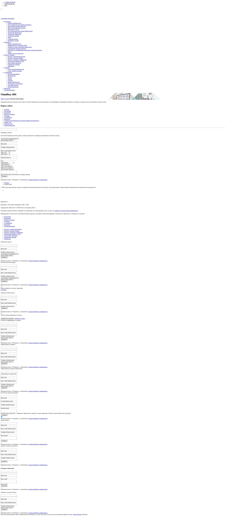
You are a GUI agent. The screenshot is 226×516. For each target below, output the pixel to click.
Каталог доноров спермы (15, 58)
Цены (9, 37)
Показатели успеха (13, 29)
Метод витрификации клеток (16, 28)
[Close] (1, 286)
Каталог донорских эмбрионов (17, 60)
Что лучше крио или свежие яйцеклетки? (20, 31)
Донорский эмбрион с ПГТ (16, 61)
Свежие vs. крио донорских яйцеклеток (20, 47)
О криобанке (8, 72)
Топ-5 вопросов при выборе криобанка (19, 24)
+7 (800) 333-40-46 (9, 2)
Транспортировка (9, 90)
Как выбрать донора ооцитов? (17, 26)
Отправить (4, 176)
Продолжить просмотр (7, 318)
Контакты (7, 88)
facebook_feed (8, 124)
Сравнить (4, 290)
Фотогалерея (11, 75)
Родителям (7, 21)
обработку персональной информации (66, 210)
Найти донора (5, 99)
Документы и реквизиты (15, 83)
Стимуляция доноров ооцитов (17, 48)
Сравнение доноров (14, 64)
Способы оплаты (13, 39)
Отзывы (10, 80)
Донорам (7, 67)
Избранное (11, 66)
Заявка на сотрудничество (15, 53)
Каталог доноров (9, 55)
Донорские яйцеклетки (15, 32)
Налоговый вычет (13, 87)
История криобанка (14, 74)
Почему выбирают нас (14, 23)
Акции (10, 79)
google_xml (7, 122)
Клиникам (7, 42)
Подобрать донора (13, 40)
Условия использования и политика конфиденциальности (21, 120)
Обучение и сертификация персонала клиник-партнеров (25, 50)
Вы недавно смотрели (14, 63)
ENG (5, 5)
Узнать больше (77, 514)
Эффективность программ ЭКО (17, 45)
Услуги (10, 77)
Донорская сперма (13, 36)
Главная (6, 109)
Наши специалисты (14, 82)
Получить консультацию (16, 99)
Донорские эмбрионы (14, 34)
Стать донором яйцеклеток (16, 69)
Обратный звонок (9, 4)
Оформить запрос (19, 318)
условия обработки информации (37, 179)
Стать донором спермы (15, 71)
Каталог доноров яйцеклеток (16, 56)
